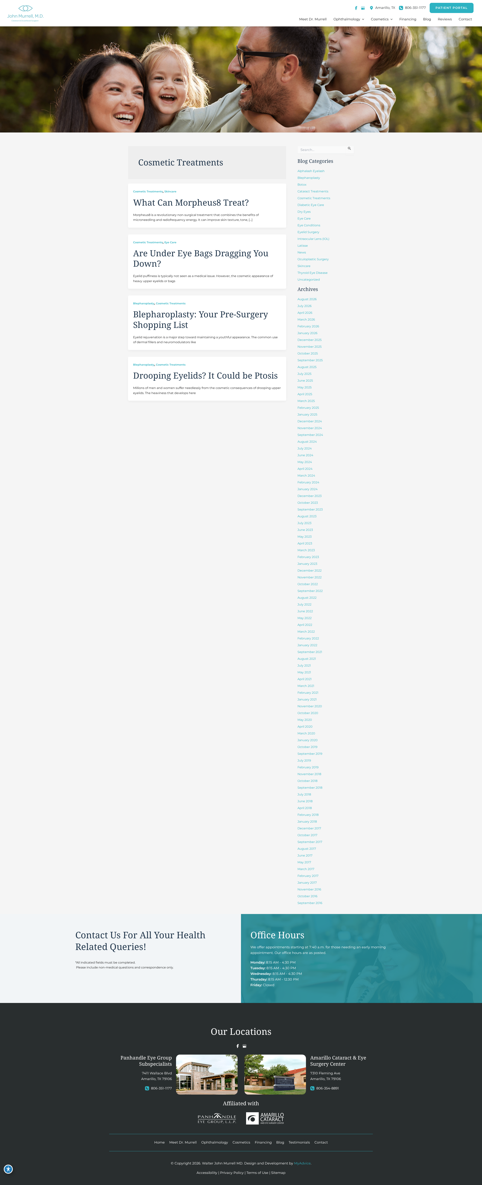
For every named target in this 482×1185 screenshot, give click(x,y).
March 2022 (306, 631)
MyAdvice (302, 1163)
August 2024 (307, 441)
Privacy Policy (232, 1172)
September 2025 (310, 360)
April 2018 (304, 808)
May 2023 (304, 536)
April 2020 (305, 726)
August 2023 (307, 516)
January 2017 (307, 882)
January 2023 (307, 564)
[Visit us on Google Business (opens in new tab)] (363, 8)
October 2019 (307, 747)
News (301, 252)
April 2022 (304, 625)
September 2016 (309, 903)
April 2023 (304, 543)
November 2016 (309, 889)
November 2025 (309, 346)
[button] (452, 8)
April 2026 (304, 313)
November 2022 (309, 577)
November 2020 (309, 706)
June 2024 (305, 455)
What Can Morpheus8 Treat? (191, 202)
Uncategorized (308, 279)
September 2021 (309, 652)
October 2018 (307, 781)
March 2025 (306, 401)
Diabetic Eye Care (310, 205)
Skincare (170, 191)
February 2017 (307, 876)
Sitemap (278, 1172)
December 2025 (309, 340)
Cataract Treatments (312, 191)
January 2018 (307, 821)
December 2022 (309, 570)
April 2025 (304, 394)
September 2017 (309, 842)
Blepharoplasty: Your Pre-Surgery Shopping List (200, 319)
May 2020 (304, 720)
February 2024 (308, 482)
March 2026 (306, 319)
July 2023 (304, 523)
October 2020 (307, 713)
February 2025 (308, 408)
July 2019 (304, 760)
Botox (302, 184)
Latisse (302, 245)
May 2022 (304, 618)
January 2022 (307, 645)
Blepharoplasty (143, 303)
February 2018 (308, 815)
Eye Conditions (308, 225)
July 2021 (304, 665)
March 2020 (306, 733)
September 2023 (310, 509)
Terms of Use (257, 1172)
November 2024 (309, 428)
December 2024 (309, 421)
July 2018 (304, 794)
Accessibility (207, 1172)
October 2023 (307, 502)
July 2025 (304, 374)
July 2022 (304, 604)
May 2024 (304, 462)
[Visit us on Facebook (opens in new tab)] (356, 8)
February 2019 (308, 767)
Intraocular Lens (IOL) (313, 239)
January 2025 (307, 414)
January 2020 (307, 740)
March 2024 (306, 475)
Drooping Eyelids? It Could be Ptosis (205, 375)
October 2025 (307, 353)
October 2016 (307, 896)
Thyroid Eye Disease (312, 273)
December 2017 (309, 828)
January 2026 (307, 333)
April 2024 (305, 469)
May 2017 (304, 862)
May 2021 (304, 672)
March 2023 (306, 550)
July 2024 (304, 448)
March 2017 (305, 869)
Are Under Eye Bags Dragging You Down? (200, 258)
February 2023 (308, 557)
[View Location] (372, 8)
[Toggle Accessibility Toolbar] (8, 1169)
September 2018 (309, 787)
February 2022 (308, 638)
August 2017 (306, 848)
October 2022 (307, 584)
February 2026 (308, 326)
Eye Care (170, 242)
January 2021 (307, 699)
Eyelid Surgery (308, 232)
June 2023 (305, 530)
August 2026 (307, 299)
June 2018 (305, 801)
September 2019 (309, 754)
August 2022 (307, 597)
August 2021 (306, 659)
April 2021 (304, 679)
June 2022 (305, 611)
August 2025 (307, 367)
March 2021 (305, 686)
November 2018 (309, 774)
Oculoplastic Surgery (313, 259)
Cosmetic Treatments (148, 191)
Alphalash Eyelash (311, 171)
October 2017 (307, 835)
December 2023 (309, 496)
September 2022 (310, 591)
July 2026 (304, 306)
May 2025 (304, 387)
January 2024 (307, 489)
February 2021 (307, 692)
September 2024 (310, 435)
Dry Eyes (304, 212)
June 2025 (305, 380)
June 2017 (304, 855)
